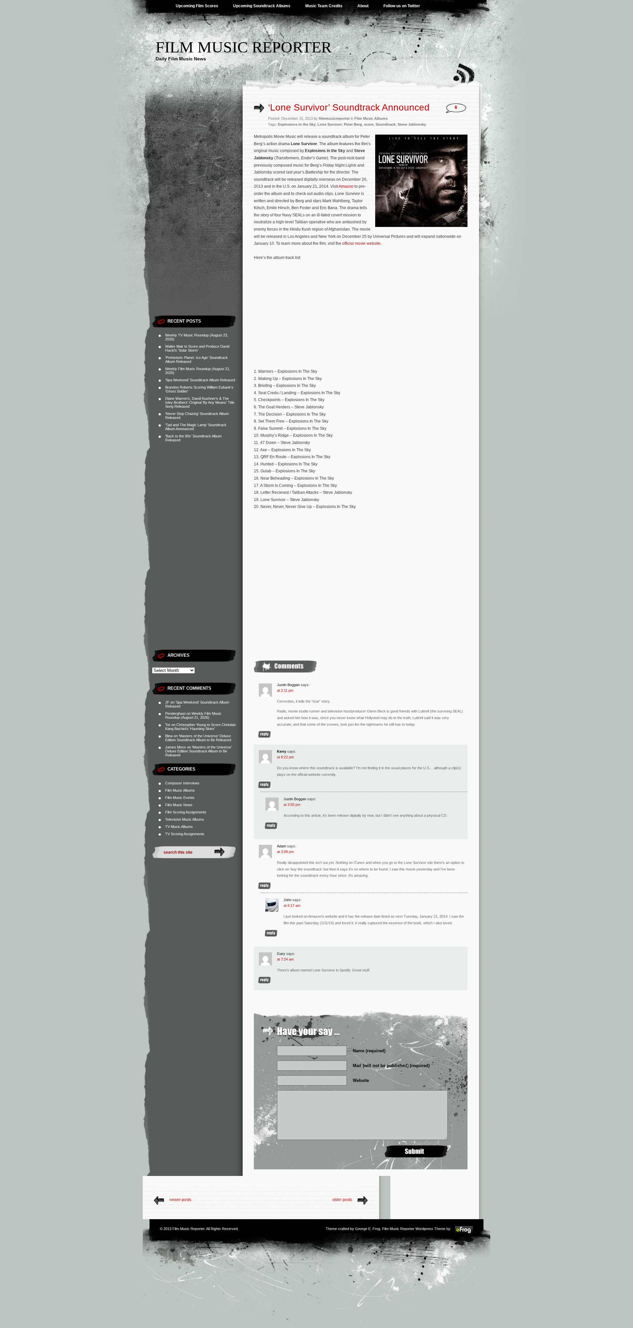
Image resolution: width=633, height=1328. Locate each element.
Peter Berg (353, 124)
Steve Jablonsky (412, 124)
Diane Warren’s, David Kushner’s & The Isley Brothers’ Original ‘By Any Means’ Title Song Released (199, 402)
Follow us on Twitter (401, 6)
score (369, 124)
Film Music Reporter (244, 47)
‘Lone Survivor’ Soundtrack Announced (349, 107)
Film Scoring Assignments (185, 812)
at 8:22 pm (285, 757)
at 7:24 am (285, 959)
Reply (264, 734)
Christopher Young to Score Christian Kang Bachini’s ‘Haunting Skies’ (200, 727)
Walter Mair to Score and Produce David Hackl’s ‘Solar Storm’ (197, 348)
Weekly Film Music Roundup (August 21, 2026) (193, 715)
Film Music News (179, 805)
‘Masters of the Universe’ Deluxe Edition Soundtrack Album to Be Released (198, 738)
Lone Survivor (329, 124)
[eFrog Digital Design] (464, 1233)
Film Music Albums (180, 790)
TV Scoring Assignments (184, 834)
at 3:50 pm (292, 804)
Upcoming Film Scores (197, 6)
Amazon (346, 186)
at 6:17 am (292, 905)
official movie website (361, 243)
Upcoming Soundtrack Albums (261, 6)
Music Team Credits (324, 6)
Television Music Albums (184, 819)
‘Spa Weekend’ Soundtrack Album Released (200, 380)
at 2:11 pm (285, 690)
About (363, 6)
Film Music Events (180, 798)
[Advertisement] (197, 213)
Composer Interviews (182, 783)
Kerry (281, 751)
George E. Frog (367, 1229)
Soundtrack (386, 124)
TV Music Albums (179, 827)
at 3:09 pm (285, 852)
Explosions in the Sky (297, 124)
